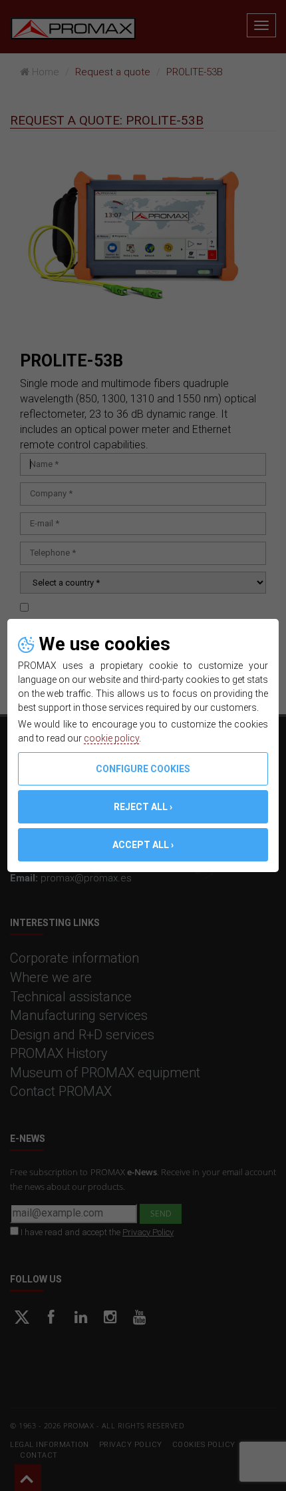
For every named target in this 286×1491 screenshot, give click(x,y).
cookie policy (111, 738)
